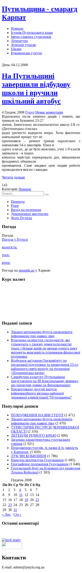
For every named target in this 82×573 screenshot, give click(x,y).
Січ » (17, 514)
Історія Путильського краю (32, 33)
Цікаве (16, 49)
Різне (15, 206)
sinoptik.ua (26, 270)
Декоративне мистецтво (29, 214)
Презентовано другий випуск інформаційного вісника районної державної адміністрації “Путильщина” (41, 393)
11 (21, 495)
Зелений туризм (23, 45)
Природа (18, 201)
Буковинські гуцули (26, 53)
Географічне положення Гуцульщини (40, 464)
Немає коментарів (49, 112)
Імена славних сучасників (31, 37)
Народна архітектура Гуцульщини (37, 460)
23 (10, 505)
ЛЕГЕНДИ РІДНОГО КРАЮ (33, 435)
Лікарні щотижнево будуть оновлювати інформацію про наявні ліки (41, 334)
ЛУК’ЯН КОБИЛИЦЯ (28, 456)
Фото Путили (21, 218)
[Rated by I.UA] (12, 548)
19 (26, 500)
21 (37, 500)
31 (15, 510)
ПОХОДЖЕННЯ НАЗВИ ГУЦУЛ (37, 415)
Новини (17, 28)
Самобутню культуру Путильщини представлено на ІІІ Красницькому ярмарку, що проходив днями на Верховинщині (45, 381)
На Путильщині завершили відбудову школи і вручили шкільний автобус (36, 88)
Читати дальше (13, 177)
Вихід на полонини (26, 210)
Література (19, 41)
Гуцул (29, 112)
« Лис (6, 514)
